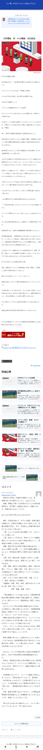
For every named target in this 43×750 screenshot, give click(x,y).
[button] (39, 437)
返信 (38, 717)
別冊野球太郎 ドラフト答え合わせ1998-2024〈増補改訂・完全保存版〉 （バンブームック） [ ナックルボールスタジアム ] (19, 21)
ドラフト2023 (7, 361)
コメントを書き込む (21, 723)
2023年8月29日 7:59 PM (9, 495)
